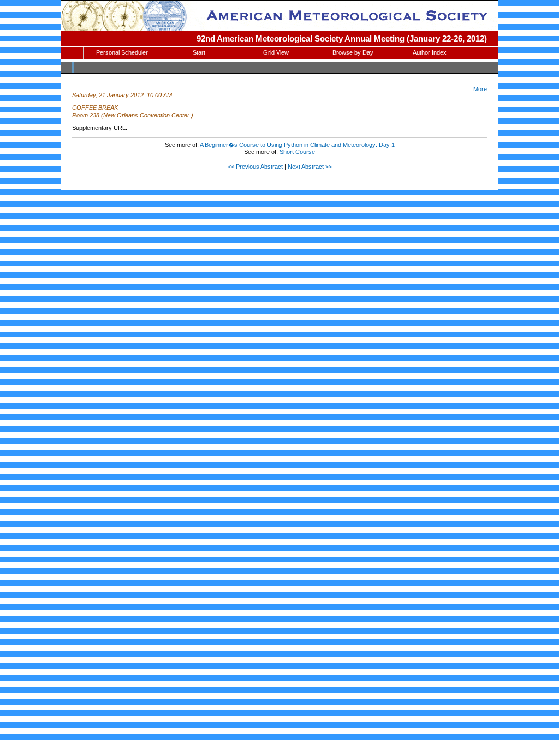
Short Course (297, 152)
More (480, 89)
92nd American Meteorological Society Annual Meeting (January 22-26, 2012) (342, 38)
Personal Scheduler (122, 52)
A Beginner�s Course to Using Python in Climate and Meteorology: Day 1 (297, 144)
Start (199, 52)
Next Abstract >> (310, 166)
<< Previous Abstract (255, 166)
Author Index (430, 52)
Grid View (276, 52)
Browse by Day (352, 52)
